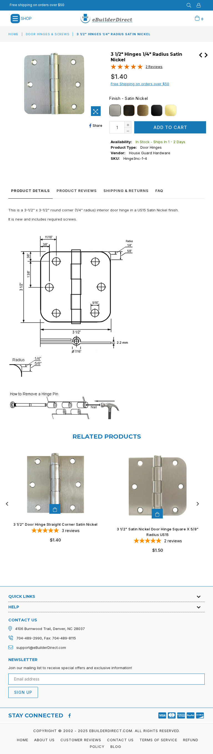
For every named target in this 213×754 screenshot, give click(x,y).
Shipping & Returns (126, 190)
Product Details (30, 190)
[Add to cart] (54, 509)
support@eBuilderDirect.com (41, 647)
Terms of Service (158, 740)
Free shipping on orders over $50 (37, 5)
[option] (51, 501)
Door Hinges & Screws (48, 34)
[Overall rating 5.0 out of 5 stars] (127, 68)
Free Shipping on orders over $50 (140, 84)
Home (13, 34)
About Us (44, 740)
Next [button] (198, 504)
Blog (115, 746)
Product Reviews (77, 190)
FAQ (159, 190)
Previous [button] (7, 504)
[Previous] (200, 54)
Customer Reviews (80, 740)
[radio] (115, 110)
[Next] (206, 54)
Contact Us (120, 740)
